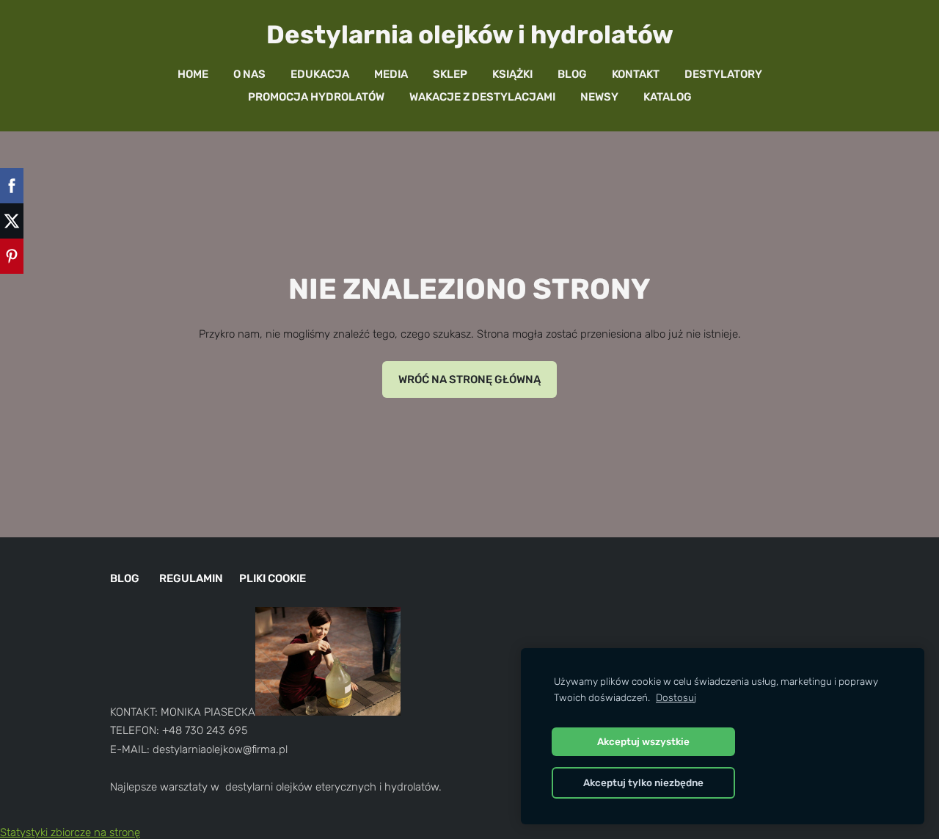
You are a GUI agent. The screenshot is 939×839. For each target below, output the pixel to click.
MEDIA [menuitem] (391, 74)
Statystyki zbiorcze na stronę (70, 832)
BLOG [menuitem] (572, 74)
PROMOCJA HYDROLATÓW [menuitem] (316, 96)
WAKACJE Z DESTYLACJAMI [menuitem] (482, 96)
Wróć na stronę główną (469, 379)
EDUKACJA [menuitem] (320, 74)
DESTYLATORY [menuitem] (723, 74)
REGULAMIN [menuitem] (191, 578)
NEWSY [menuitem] (599, 96)
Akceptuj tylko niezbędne (643, 782)
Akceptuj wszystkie (643, 741)
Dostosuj (676, 697)
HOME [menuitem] (193, 74)
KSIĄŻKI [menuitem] (512, 74)
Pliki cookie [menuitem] (272, 578)
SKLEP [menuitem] (450, 74)
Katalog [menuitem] (667, 96)
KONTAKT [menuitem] (636, 74)
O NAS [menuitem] (249, 74)
